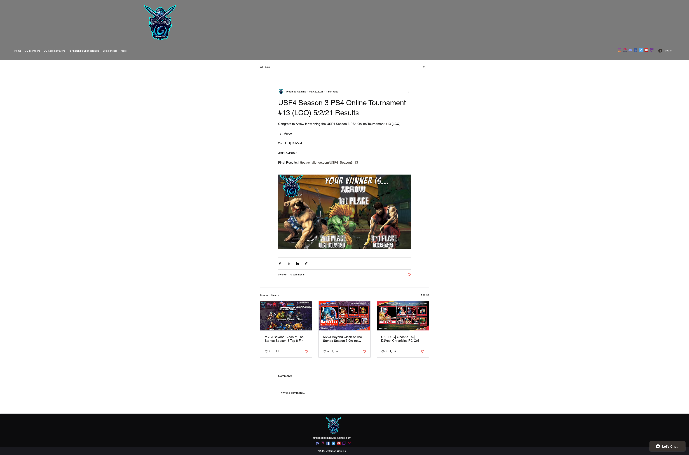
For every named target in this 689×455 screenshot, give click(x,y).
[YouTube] (646, 50)
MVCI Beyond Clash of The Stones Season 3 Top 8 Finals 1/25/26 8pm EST (286, 338)
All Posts (265, 66)
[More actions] (409, 91)
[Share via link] (306, 263)
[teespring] (625, 50)
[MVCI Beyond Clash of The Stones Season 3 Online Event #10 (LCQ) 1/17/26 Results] (345, 315)
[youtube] (339, 443)
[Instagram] (619, 50)
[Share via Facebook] (280, 263)
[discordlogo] (630, 50)
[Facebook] (635, 50)
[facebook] (328, 443)
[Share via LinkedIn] (297, 263)
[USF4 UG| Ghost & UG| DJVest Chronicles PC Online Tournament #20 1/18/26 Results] (403, 315)
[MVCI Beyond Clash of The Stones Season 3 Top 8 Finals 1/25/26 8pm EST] (286, 315)
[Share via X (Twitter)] (288, 263)
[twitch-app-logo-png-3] (651, 50)
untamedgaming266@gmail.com (332, 437)
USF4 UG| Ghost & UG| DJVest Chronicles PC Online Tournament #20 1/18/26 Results (402, 338)
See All (425, 294)
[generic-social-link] (344, 443)
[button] (424, 67)
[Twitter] (641, 50)
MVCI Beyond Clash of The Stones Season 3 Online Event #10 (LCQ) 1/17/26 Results (342, 338)
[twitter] (333, 443)
